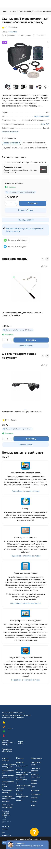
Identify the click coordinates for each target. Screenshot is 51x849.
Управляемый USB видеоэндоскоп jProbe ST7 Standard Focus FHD (22, 314)
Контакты (20, 762)
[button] (48, 87)
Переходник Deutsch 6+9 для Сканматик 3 (21, 412)
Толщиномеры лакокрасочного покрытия (8, 798)
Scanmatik (13, 32)
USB (43, 124)
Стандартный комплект (34, 143)
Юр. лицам (35, 790)
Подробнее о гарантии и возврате (25, 603)
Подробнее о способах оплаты (25, 491)
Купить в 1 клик (25, 210)
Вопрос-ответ (21, 766)
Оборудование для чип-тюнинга (8, 783)
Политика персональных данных (7, 743)
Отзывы (34, 802)
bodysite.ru (7, 751)
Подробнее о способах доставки (25, 556)
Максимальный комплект (35, 148)
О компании (35, 794)
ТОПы (33, 805)
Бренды (19, 800)
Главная (5, 11)
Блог (33, 787)
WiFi (47, 124)
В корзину (33, 203)
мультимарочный (41, 116)
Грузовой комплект (11, 148)
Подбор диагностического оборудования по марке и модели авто (23, 774)
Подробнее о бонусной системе (25, 680)
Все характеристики (10, 132)
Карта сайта (20, 743)
